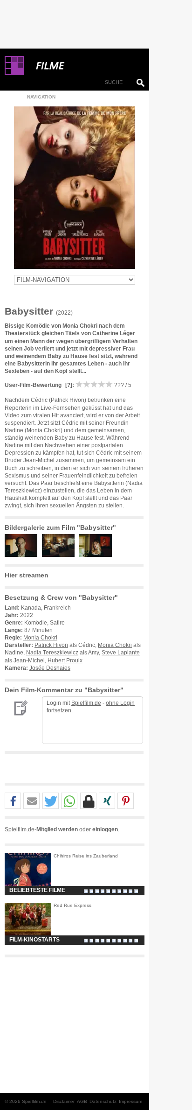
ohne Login (120, 703)
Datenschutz (103, 1101)
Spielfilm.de (86, 703)
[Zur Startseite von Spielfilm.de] (14, 73)
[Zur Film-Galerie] (23, 555)
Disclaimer (64, 1101)
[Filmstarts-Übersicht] (84, 66)
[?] (68, 385)
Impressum (130, 1101)
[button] (13, 801)
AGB (82, 1101)
